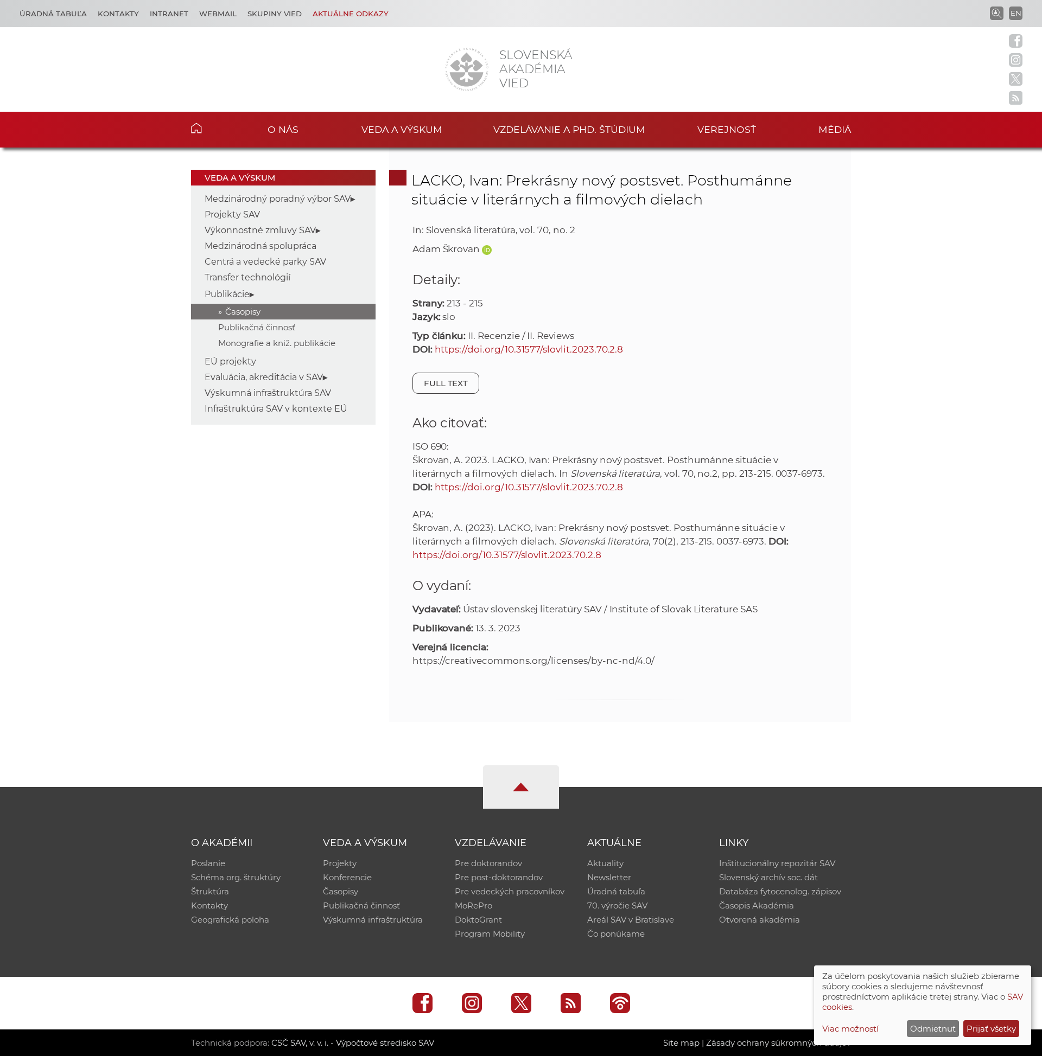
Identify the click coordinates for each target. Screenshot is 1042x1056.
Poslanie (208, 863)
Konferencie (347, 877)
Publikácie (227, 294)
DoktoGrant (478, 919)
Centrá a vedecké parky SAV (265, 262)
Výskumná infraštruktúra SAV (268, 393)
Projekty (340, 863)
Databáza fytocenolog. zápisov (780, 891)
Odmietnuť (933, 1028)
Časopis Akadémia (756, 905)
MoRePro (473, 905)
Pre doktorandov (488, 863)
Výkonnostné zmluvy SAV (260, 230)
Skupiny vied (274, 13)
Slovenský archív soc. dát (768, 877)
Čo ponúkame (616, 934)
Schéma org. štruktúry (236, 877)
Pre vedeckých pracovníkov (509, 891)
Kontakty (118, 13)
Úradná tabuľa (53, 13)
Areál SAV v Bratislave (630, 919)
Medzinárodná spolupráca (260, 246)
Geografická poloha (230, 919)
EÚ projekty (230, 361)
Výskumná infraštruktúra (373, 919)
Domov (213, 128)
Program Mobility (490, 934)
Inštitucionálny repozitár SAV (777, 863)
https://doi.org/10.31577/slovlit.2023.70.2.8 (529, 349)
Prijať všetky (991, 1028)
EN (1016, 13)
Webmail (218, 13)
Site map (681, 1043)
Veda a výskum (401, 129)
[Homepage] (466, 69)
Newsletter (609, 877)
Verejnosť (726, 129)
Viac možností (850, 1028)
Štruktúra (210, 891)
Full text (446, 383)
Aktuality (605, 863)
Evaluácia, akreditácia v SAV (264, 377)
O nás (283, 129)
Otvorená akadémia (759, 919)
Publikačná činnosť (256, 327)
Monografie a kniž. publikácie (276, 343)
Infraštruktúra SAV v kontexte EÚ (276, 409)
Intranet (169, 13)
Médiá (834, 129)
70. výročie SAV (617, 905)
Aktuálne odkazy (351, 13)
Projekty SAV (232, 214)
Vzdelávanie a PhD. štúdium (569, 129)
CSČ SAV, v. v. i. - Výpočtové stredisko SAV (352, 1043)
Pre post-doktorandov (499, 877)
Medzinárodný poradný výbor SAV (278, 199)
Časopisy (242, 311)
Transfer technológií (247, 277)
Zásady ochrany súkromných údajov (778, 1043)
